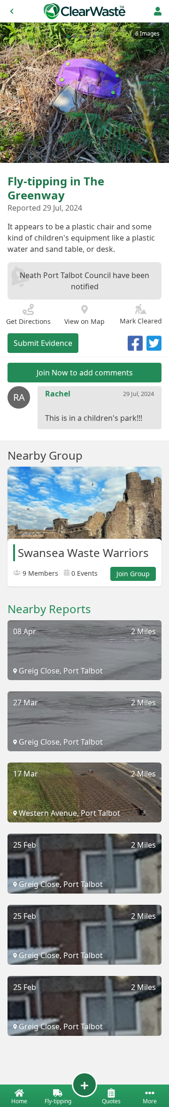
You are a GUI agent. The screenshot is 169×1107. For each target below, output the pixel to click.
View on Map (84, 321)
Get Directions (28, 321)
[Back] (12, 11)
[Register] (157, 11)
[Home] (84, 11)
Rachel (57, 394)
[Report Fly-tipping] (84, 1084)
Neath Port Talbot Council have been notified (84, 281)
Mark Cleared (141, 320)
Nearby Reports (49, 608)
